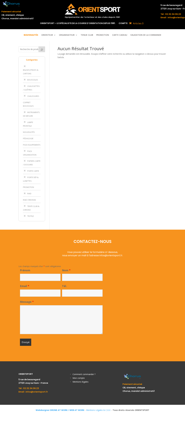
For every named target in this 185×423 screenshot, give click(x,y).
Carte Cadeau (119, 35)
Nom (66, 270)
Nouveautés (29, 132)
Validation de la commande (145, 35)
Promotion (102, 35)
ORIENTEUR (47, 35)
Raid (29, 193)
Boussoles (32, 79)
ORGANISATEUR (67, 35)
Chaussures (33, 96)
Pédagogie (28, 138)
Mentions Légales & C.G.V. (98, 410)
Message (27, 301)
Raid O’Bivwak (29, 200)
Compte (123, 23)
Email (24, 286)
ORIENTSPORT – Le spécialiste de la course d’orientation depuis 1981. (77, 23)
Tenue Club (87, 35)
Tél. (64, 286)
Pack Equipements (31, 145)
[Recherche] (41, 49)
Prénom (25, 270)
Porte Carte (33, 171)
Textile (30, 216)
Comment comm (81, 374)
